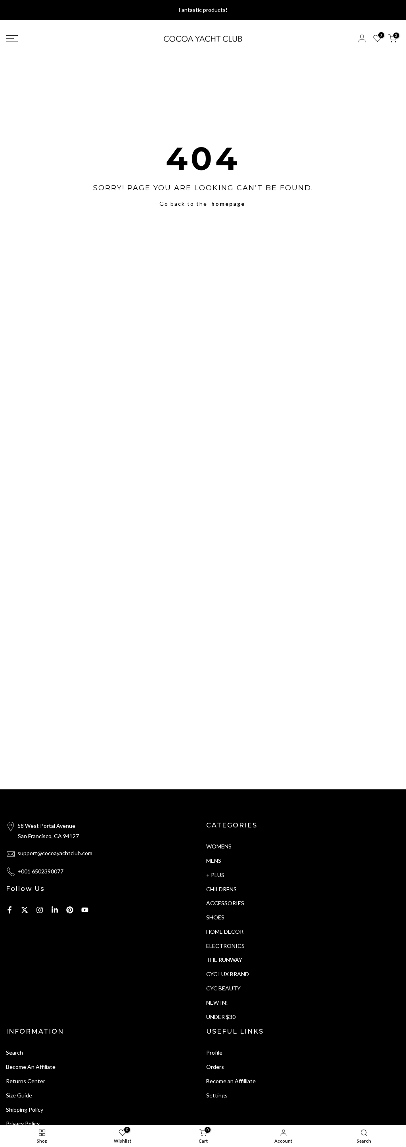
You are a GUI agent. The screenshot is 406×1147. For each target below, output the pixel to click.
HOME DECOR (224, 931)
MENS (213, 860)
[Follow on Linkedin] (54, 910)
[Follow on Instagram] (39, 910)
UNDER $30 (221, 1016)
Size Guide (19, 1095)
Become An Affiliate (31, 1066)
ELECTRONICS (225, 945)
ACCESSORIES (225, 903)
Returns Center (25, 1081)
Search (14, 1052)
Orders (215, 1066)
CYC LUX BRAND (227, 974)
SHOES (215, 917)
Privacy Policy (23, 1123)
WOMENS (219, 846)
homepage (228, 203)
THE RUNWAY (224, 959)
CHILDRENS (221, 889)
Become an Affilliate (231, 1081)
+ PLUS (215, 874)
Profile (214, 1052)
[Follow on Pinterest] (69, 910)
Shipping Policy (24, 1109)
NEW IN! (217, 1002)
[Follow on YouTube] (84, 910)
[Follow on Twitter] (24, 910)
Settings (217, 1095)
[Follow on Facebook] (9, 910)
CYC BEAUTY (223, 988)
